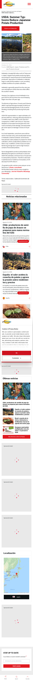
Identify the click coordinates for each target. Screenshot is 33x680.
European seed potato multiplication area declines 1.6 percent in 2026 (22, 429)
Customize (15, 358)
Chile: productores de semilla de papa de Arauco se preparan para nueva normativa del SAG (16, 404)
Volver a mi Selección (10, 28)
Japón (18, 597)
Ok (16, 353)
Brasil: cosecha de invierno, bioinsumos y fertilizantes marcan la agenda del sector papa (22, 420)
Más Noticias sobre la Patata (16, 437)
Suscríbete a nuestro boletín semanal (14, 657)
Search (16, 679)
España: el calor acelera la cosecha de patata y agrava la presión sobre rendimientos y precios (22, 411)
